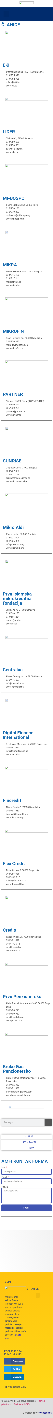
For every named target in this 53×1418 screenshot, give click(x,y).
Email (4, 1177)
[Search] (48, 1122)
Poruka (4, 1187)
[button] (6, 14)
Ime (3, 1167)
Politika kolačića (22, 1404)
